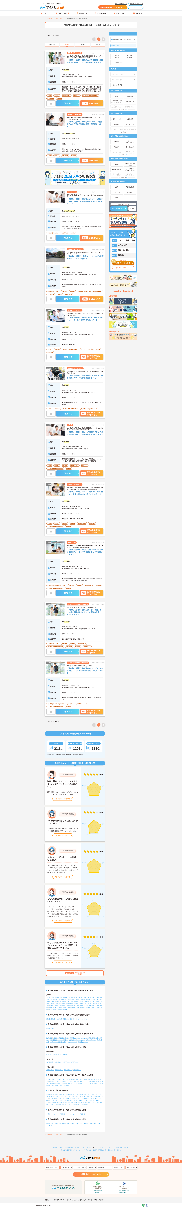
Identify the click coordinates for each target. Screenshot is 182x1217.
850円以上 (49, 1054)
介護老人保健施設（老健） (61, 1038)
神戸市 (48, 997)
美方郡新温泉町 (63, 1009)
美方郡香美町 (53, 1009)
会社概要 (56, 1200)
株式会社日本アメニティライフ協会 (87, 1094)
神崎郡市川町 (53, 1007)
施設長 (126, 1147)
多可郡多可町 (81, 1005)
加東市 (56, 1005)
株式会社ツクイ (71, 1094)
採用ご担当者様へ (52, 1167)
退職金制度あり (64, 1085)
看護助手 (78, 1147)
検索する (119, 208)
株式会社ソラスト (54, 1100)
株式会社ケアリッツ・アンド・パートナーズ (76, 1098)
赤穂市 (76, 1001)
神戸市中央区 (62, 999)
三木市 (92, 1001)
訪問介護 (49, 1038)
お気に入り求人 (121, 13)
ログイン (135, 7)
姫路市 (78, 999)
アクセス (63, 1200)
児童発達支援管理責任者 (69, 1150)
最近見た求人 (140, 13)
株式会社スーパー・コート (64, 1104)
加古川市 (70, 1001)
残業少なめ (66, 1083)
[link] (52, 44)
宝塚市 (87, 1001)
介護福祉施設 (50, 1028)
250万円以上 (50, 1070)
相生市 (59, 1001)
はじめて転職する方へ (123, 268)
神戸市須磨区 (92, 997)
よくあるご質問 (79, 1167)
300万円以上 (59, 1070)
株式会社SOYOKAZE (86, 1096)
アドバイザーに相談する (62, 799)
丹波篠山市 (69, 1003)
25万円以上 (66, 1062)
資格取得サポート (82, 1081)
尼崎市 (83, 999)
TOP (45, 13)
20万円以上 (58, 1062)
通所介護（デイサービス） (77, 1040)
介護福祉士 (49, 1123)
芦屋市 (48, 1001)
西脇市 (82, 1001)
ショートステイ (72, 1042)
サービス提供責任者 (115, 1147)
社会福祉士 (57, 1123)
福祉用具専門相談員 (99, 1150)
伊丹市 (54, 1001)
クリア (132, 208)
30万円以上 (74, 1062)
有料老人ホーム (75, 1038)
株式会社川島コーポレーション (74, 1102)
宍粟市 (51, 1005)
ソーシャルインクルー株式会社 (69, 1096)
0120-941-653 (66, 1188)
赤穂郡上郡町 (90, 1007)
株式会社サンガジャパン (56, 1102)
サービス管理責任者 (85, 1150)
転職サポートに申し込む (112, 7)
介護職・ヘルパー (51, 1114)
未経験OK (87, 1079)
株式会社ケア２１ (79, 1100)
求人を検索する (102, 13)
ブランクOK (72, 1081)
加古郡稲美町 (90, 1005)
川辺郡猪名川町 (71, 1005)
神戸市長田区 (82, 997)
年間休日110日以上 (54, 1081)
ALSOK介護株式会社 (55, 1098)
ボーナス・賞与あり (92, 1083)
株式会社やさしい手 (67, 1100)
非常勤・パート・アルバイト (78, 1019)
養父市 (76, 1003)
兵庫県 (64, 774)
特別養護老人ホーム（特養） (59, 1040)
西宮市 (94, 999)
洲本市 (99, 999)
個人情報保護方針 (99, 1200)
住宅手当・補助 (77, 1079)
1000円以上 (57, 1054)
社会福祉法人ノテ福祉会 (80, 1104)
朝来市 (95, 1003)
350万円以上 (68, 1070)
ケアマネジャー (88, 1147)
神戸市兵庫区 (73, 997)
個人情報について (104, 1167)
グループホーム (91, 1040)
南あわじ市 (88, 1003)
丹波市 (82, 1003)
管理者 (119, 1150)
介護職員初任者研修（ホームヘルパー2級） (75, 1123)
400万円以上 (77, 1070)
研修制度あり (93, 1081)
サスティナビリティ (73, 1200)
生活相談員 (61, 1114)
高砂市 (98, 1001)
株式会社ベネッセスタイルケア (55, 1094)
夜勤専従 (49, 1079)
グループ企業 (88, 1200)
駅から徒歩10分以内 (59, 1079)
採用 (81, 1200)
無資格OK (94, 1079)
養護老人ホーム (83, 1042)
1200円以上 (65, 1054)
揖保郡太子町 (81, 1007)
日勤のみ (64, 1081)
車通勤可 (69, 1079)
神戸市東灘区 (56, 997)
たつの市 (62, 1005)
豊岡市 (117, 45)
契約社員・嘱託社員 (63, 1019)
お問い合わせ (131, 1167)
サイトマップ (66, 1167)
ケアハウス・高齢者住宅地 (58, 1042)
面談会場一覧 (83, 13)
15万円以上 (49, 1062)
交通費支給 (55, 1085)
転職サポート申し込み (91, 1174)
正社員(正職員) (50, 1019)
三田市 (58, 1003)
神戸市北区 (53, 999)
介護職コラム (118, 1167)
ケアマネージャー (71, 1114)
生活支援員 (81, 1114)
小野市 (52, 1003)
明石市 (88, 999)
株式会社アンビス (90, 1102)
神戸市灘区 (64, 997)
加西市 (63, 1003)
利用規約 (91, 1167)
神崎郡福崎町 (62, 1007)
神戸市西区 (71, 999)
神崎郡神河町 (72, 1007)
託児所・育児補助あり (77, 1083)
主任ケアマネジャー (100, 1147)
